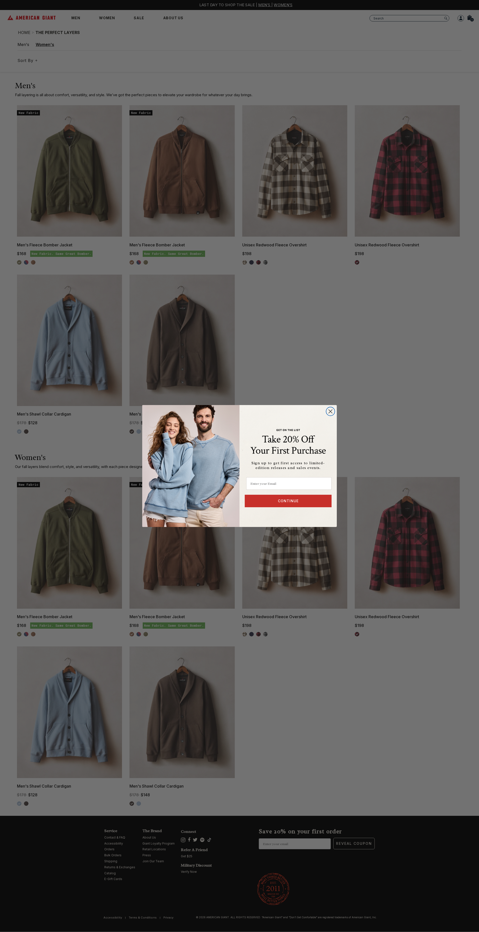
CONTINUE (288, 501)
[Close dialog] (330, 411)
